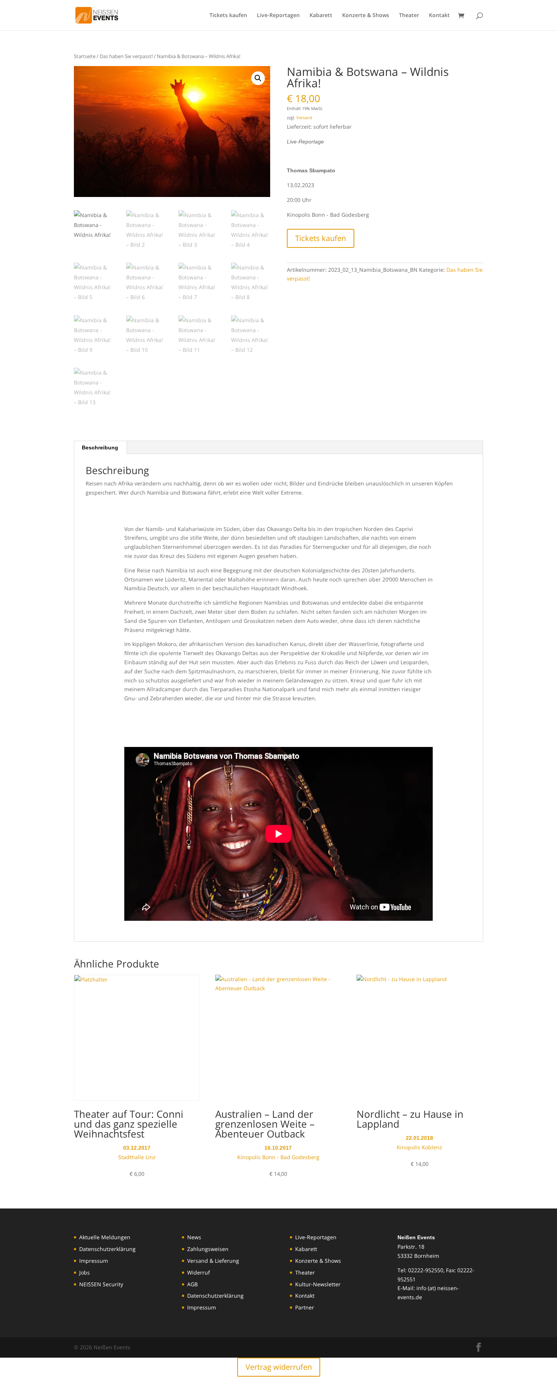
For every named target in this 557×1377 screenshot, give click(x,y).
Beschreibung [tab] (100, 447)
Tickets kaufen (228, 16)
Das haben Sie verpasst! (126, 56)
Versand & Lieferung (213, 1260)
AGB (192, 1284)
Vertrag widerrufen (279, 1367)
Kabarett (321, 16)
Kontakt (439, 16)
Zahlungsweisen (207, 1249)
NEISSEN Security (101, 1284)
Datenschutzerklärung (107, 1249)
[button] (258, 78)
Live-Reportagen (278, 16)
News (194, 1237)
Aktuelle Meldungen (104, 1237)
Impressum (93, 1260)
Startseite (84, 56)
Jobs (84, 1272)
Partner (304, 1307)
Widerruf (198, 1272)
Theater (409, 16)
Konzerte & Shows (365, 16)
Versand (304, 117)
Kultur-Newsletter (318, 1284)
